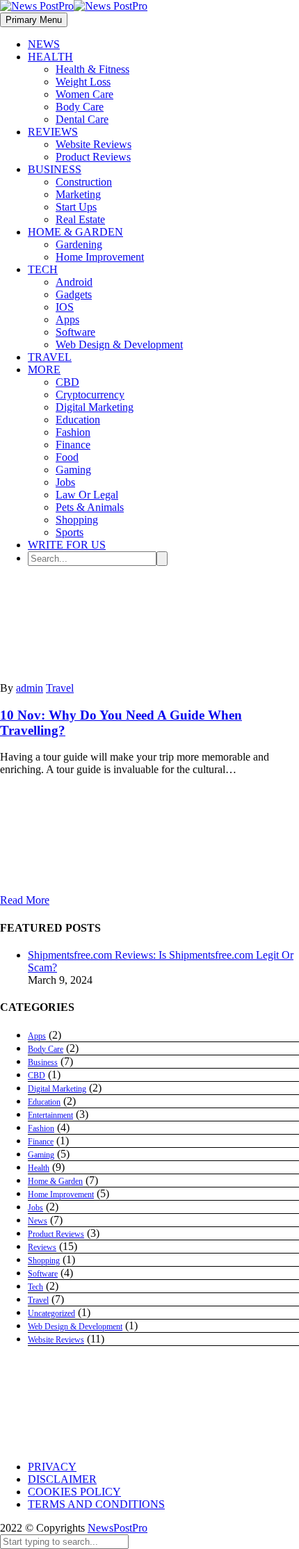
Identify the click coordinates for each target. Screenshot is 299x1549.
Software (75, 332)
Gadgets (74, 294)
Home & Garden (55, 1181)
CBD (67, 382)
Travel (60, 688)
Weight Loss (83, 82)
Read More (24, 900)
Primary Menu (34, 20)
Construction (84, 182)
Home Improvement (100, 257)
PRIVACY (52, 1467)
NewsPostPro (117, 1528)
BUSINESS (54, 169)
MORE (44, 369)
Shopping (77, 520)
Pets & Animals (90, 507)
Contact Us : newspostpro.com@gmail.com (122, 1441)
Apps (67, 319)
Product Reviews (93, 157)
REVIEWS (53, 132)
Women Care (84, 94)
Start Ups (76, 207)
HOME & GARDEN (75, 232)
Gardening (79, 244)
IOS (65, 307)
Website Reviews (93, 144)
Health (38, 1168)
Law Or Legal (87, 495)
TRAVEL (50, 357)
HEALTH (50, 57)
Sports (69, 532)
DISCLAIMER (62, 1479)
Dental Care (82, 119)
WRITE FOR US (67, 545)
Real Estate (80, 219)
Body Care (80, 107)
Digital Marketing (95, 407)
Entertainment (50, 1115)
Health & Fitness (92, 69)
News (37, 1221)
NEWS (44, 44)
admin (29, 688)
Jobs (65, 482)
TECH (43, 269)
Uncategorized (51, 1313)
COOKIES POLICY (74, 1492)
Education (78, 419)
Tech (35, 1287)
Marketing (78, 194)
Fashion (73, 432)
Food (67, 457)
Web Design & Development (119, 344)
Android (74, 282)
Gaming (73, 470)
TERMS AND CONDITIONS (96, 1504)
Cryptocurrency (90, 394)
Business (43, 1062)
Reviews (42, 1247)
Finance (73, 445)
